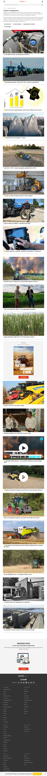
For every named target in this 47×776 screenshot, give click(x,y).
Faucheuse (5, 748)
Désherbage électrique (7, 689)
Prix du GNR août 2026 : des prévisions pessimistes (17, 54)
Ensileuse (25, 702)
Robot (4, 715)
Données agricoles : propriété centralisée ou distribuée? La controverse (23, 251)
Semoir (4, 693)
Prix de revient (26, 731)
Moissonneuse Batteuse (7, 706)
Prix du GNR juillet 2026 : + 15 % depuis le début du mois (18, 574)
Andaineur (5, 746)
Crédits (25, 764)
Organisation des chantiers (29, 24)
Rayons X (5, 724)
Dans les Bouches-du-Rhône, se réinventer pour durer (17, 223)
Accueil (4, 8)
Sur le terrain (5, 760)
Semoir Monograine (6, 695)
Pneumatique (26, 698)
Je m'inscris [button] (23, 668)
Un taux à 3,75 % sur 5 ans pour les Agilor (14, 405)
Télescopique (26, 691)
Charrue (4, 729)
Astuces (4, 764)
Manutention (5, 704)
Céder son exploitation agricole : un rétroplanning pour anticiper (20, 309)
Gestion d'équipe (7, 24)
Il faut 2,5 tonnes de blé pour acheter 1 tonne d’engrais (19, 195)
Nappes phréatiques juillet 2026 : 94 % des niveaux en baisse (19, 337)
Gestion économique (17, 24)
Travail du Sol (5, 698)
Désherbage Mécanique (7, 700)
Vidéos (4, 762)
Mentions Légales (27, 760)
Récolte (4, 719)
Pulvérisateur (5, 702)
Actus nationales (7, 26)
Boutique (25, 755)
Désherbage (26, 711)
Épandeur (5, 711)
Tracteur (4, 691)
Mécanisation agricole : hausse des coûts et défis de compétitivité (22, 82)
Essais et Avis (27, 687)
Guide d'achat (27, 724)
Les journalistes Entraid (7, 771)
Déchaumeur (5, 750)
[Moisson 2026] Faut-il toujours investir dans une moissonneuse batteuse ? (24, 490)
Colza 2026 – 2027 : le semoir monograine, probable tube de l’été (20, 168)
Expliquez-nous (37, 773)
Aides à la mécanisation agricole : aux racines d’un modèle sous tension (21, 517)
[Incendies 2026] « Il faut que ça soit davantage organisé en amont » (21, 281)
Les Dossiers (5, 766)
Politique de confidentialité (28, 762)
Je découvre (23, 377)
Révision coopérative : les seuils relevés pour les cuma (17, 433)
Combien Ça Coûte (27, 729)
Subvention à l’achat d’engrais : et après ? (15, 137)
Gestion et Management (11, 8)
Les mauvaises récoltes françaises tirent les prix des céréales (19, 630)
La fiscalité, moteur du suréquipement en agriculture (17, 602)
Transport (5, 717)
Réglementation (6, 755)
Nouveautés (5, 687)
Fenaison (4, 713)
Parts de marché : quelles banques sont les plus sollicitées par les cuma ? (23, 110)
